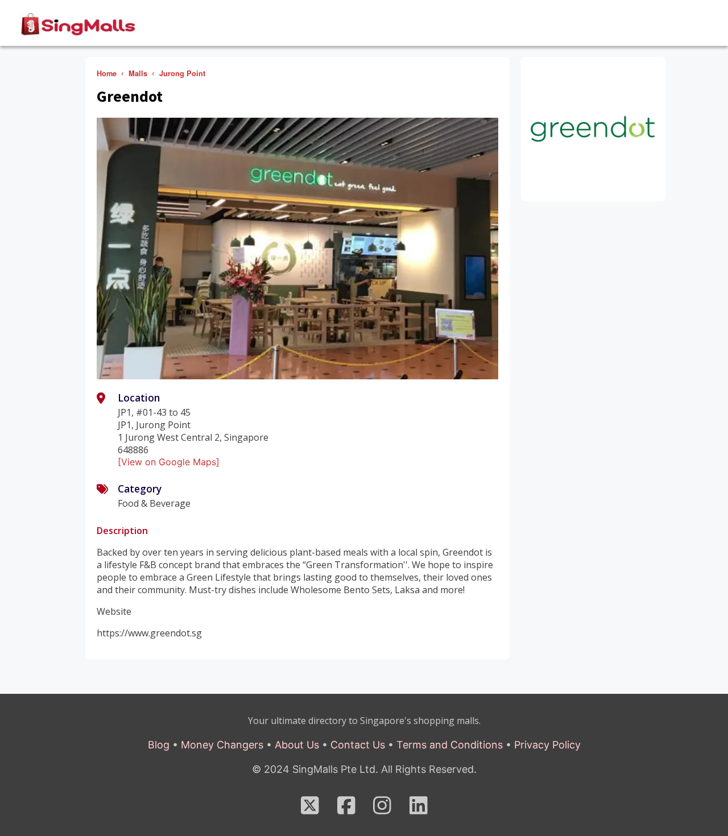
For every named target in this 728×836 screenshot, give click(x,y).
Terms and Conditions (449, 745)
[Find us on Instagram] (382, 809)
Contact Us (357, 745)
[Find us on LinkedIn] (419, 809)
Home (107, 73)
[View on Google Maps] (169, 461)
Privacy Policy (547, 745)
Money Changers (222, 745)
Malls (138, 73)
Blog (158, 745)
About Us (297, 745)
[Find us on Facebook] (346, 809)
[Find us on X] (310, 809)
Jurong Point (182, 73)
